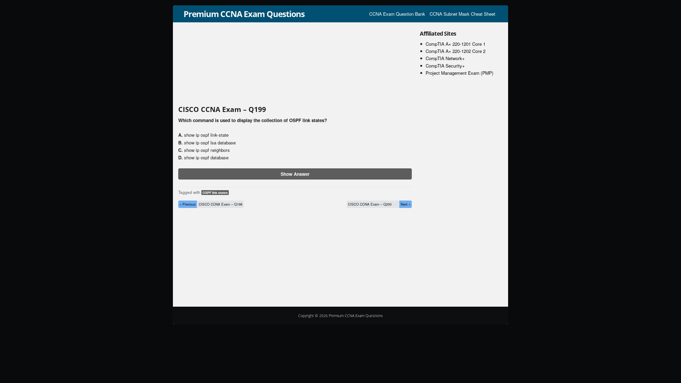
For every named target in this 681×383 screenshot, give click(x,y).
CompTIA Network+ (445, 58)
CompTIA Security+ (445, 65)
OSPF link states (215, 192)
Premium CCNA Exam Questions (244, 13)
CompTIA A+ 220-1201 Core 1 (455, 43)
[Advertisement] (295, 65)
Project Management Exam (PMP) (459, 72)
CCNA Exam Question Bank (397, 13)
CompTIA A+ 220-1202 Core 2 (455, 51)
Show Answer (295, 174)
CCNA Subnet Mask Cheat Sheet (462, 13)
